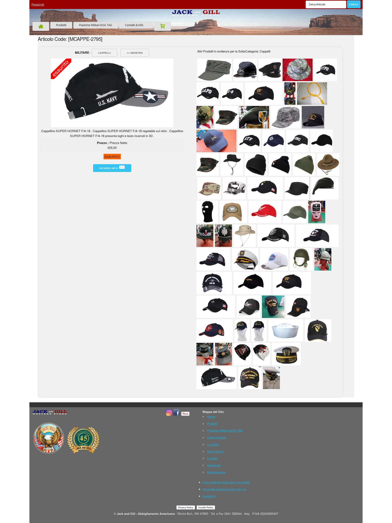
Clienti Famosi (216, 437)
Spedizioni (214, 465)
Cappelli (104, 53)
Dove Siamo (215, 451)
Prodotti (61, 25)
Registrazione (216, 472)
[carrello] (162, 26)
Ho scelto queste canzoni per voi (224, 489)
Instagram (209, 496)
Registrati (37, 4)
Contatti (212, 458)
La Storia (213, 444)
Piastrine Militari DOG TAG (95, 25)
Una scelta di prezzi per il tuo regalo (226, 482)
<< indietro (135, 53)
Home (211, 416)
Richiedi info (109, 168)
